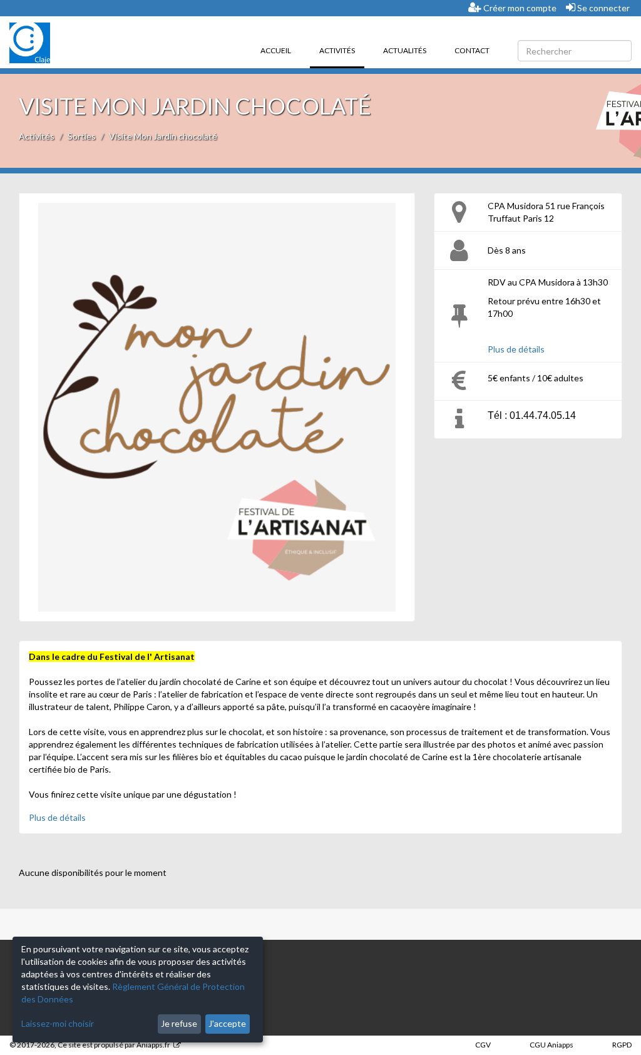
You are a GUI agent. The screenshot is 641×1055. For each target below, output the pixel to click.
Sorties (82, 136)
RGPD (622, 1044)
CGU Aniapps (551, 1044)
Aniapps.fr (153, 1044)
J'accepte (227, 1023)
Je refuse (179, 1023)
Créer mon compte (518, 8)
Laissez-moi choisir (57, 1023)
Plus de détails (516, 349)
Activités (341, 50)
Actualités (404, 50)
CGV (483, 1044)
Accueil (275, 50)
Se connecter (602, 8)
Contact (472, 50)
